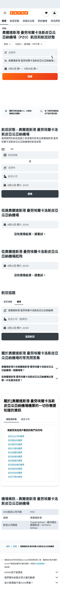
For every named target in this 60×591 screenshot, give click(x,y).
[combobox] (32, 168)
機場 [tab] (19, 301)
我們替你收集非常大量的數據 (19, 577)
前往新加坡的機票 (16, 464)
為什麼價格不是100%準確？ (18, 582)
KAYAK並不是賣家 (13, 572)
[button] (5, 13)
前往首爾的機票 (15, 452)
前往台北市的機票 (16, 436)
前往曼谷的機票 (15, 440)
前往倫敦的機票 (15, 460)
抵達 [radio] (3, 149)
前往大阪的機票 (15, 448)
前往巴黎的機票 (15, 477)
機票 (8, 546)
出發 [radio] (12, 149)
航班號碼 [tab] (8, 301)
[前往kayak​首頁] (19, 13)
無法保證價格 (39, 564)
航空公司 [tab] (25, 419)
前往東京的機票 (15, 444)
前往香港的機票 (15, 456)
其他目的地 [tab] (11, 419)
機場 (15, 546)
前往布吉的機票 (15, 472)
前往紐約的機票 (15, 468)
